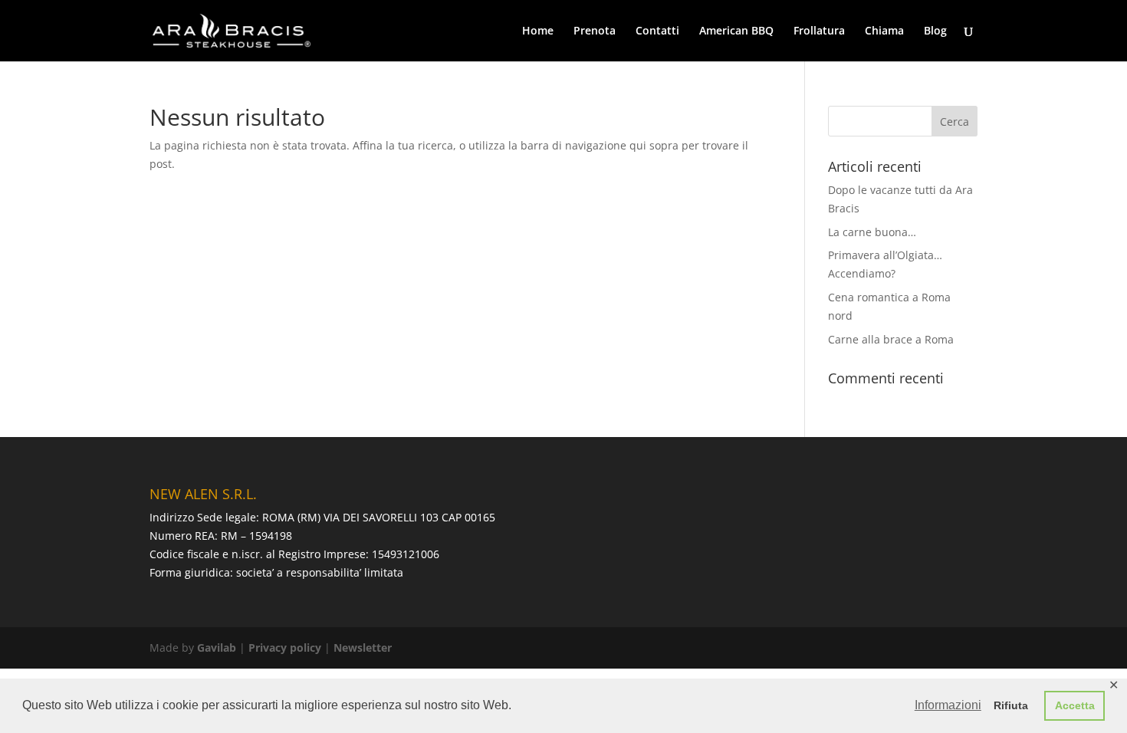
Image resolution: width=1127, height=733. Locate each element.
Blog (935, 31)
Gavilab (216, 647)
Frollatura (819, 31)
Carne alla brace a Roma (891, 339)
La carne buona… (872, 232)
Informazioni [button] (948, 705)
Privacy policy (284, 647)
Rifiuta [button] (1011, 705)
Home (538, 31)
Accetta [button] (1075, 705)
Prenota (594, 31)
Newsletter (363, 647)
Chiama (884, 31)
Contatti (657, 31)
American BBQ (736, 31)
